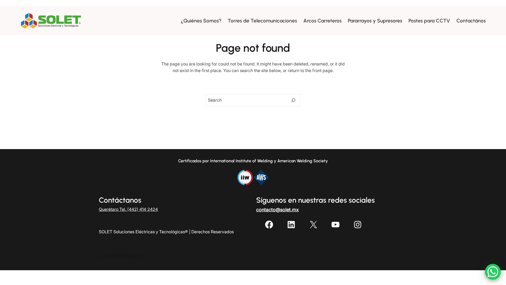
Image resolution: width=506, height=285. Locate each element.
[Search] (293, 100)
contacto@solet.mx (277, 209)
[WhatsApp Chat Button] (493, 272)
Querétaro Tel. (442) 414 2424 (128, 209)
